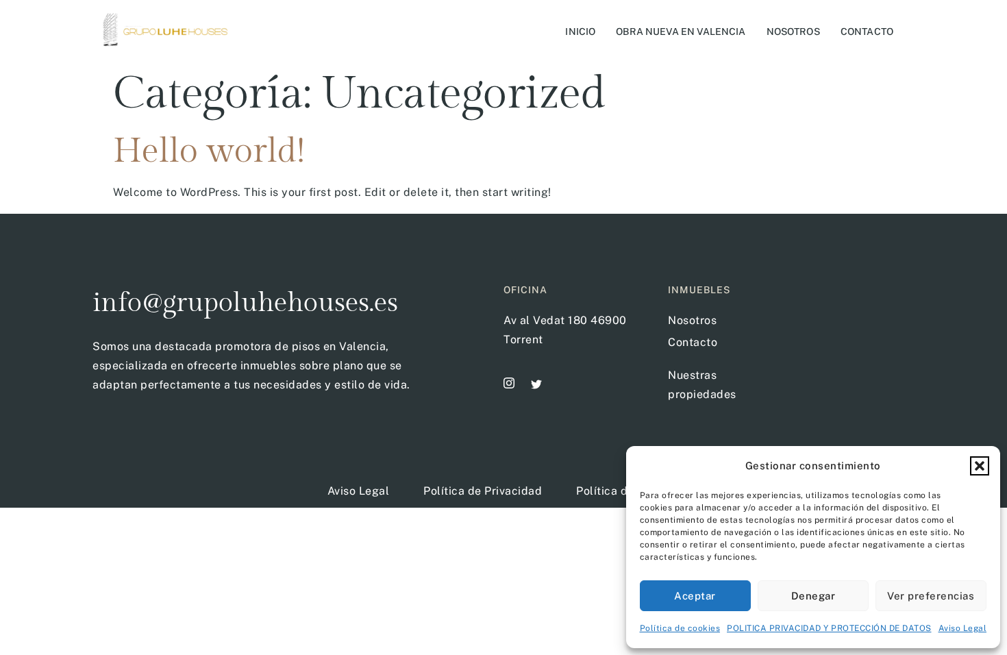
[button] (979, 466)
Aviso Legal (962, 628)
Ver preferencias (930, 596)
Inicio (580, 31)
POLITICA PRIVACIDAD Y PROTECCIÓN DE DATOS (829, 628)
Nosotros (793, 31)
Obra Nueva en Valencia (680, 31)
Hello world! (209, 151)
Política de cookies (680, 628)
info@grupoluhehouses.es (245, 303)
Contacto (867, 31)
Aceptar (695, 596)
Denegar (813, 596)
